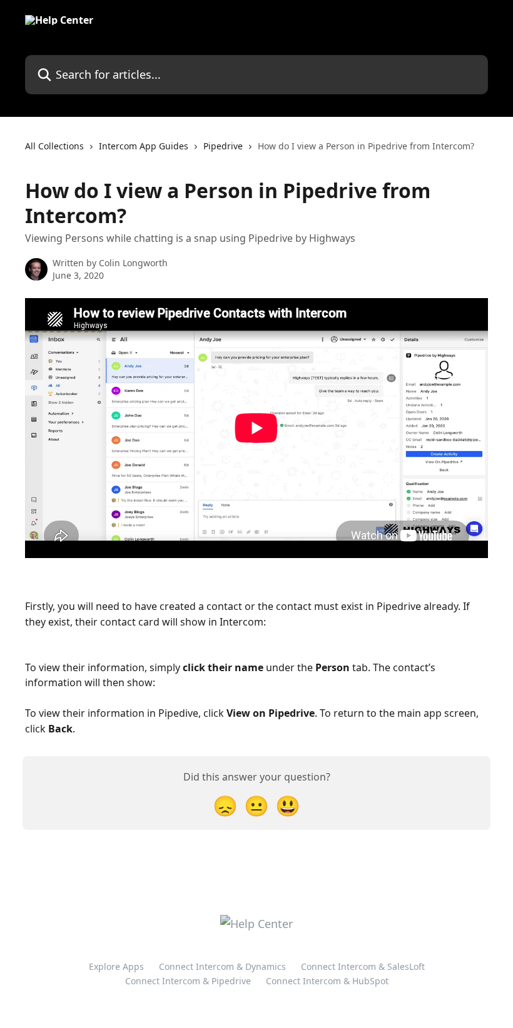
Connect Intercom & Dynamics (222, 966)
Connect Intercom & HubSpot (327, 981)
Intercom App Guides (143, 146)
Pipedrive (223, 146)
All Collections (54, 146)
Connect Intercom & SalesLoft (363, 966)
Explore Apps (116, 966)
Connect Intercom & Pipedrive (188, 981)
